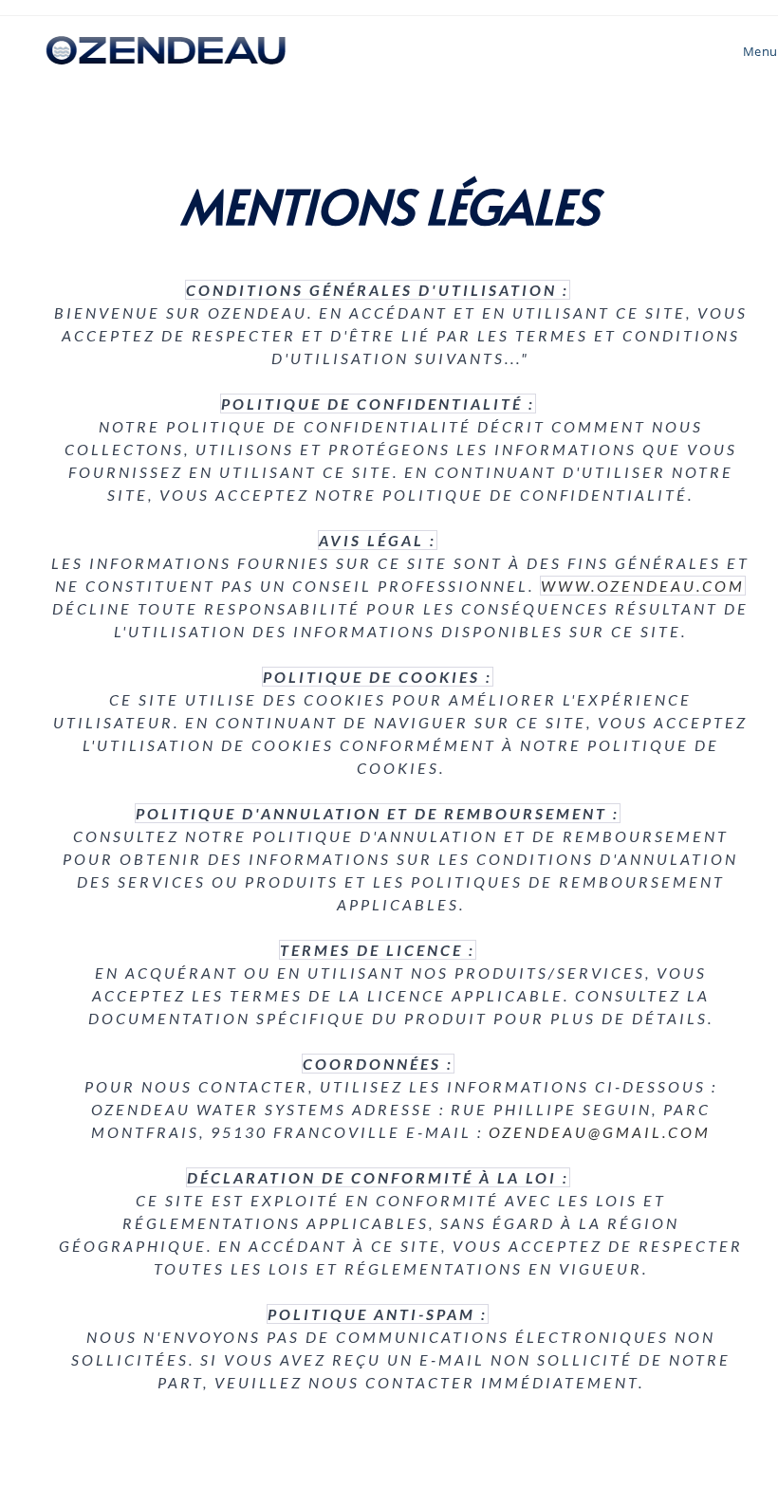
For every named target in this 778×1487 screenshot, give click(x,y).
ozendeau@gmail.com (600, 1132)
